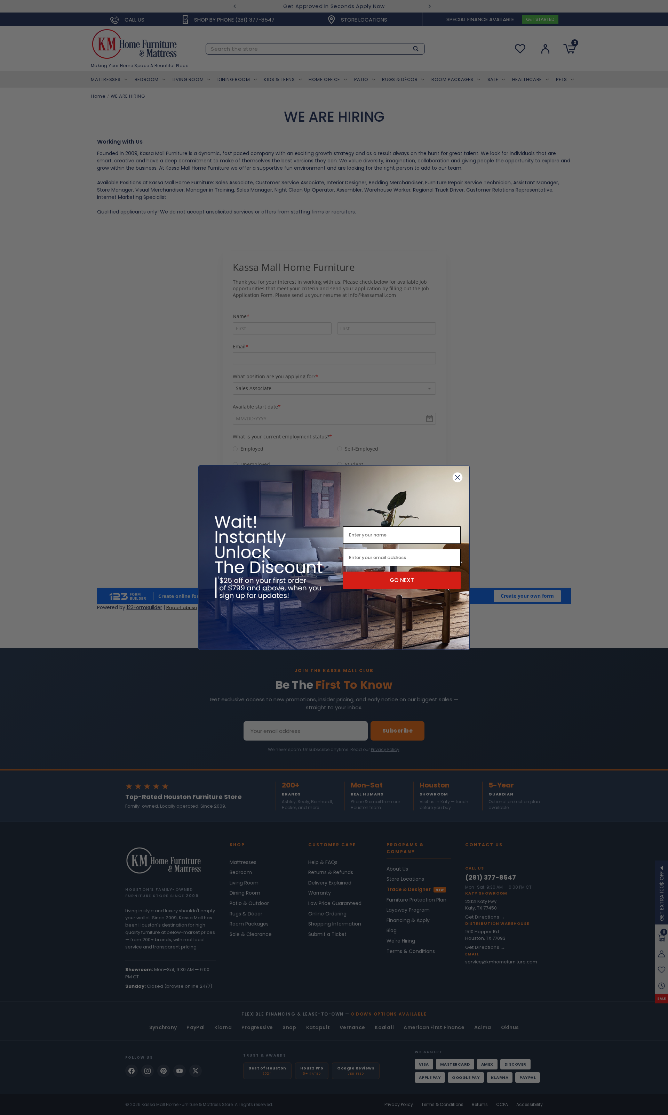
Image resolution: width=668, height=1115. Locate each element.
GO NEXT (402, 580)
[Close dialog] (457, 477)
